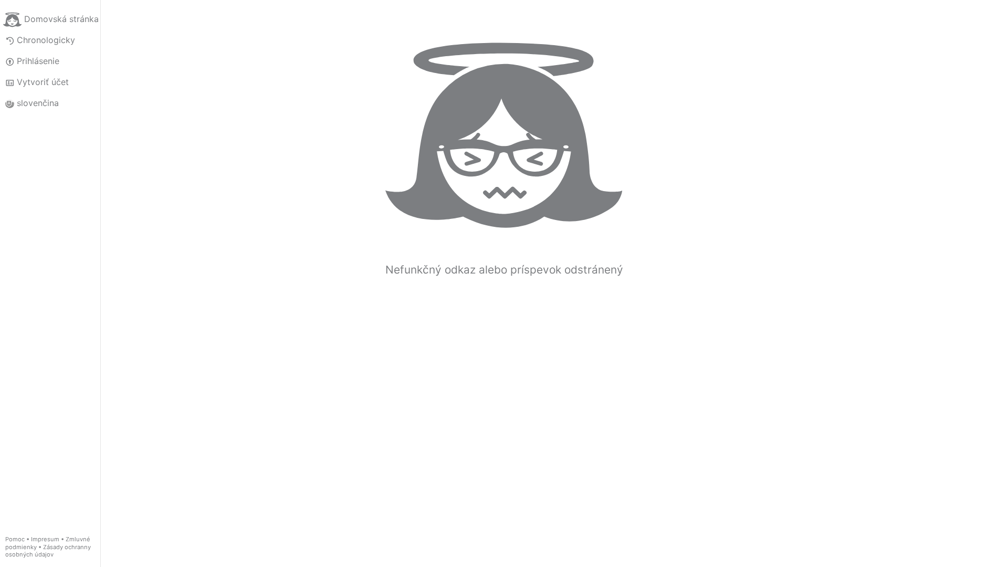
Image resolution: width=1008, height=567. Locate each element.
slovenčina (38, 103)
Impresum (45, 539)
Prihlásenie (38, 61)
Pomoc (15, 539)
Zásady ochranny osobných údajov (48, 551)
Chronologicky (46, 40)
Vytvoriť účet (43, 82)
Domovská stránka (61, 19)
